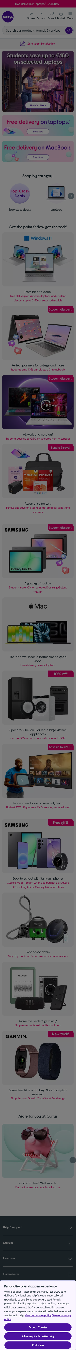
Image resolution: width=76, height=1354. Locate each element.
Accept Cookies (38, 1327)
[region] (38, 1315)
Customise (38, 1345)
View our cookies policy (38, 1315)
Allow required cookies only (38, 1336)
